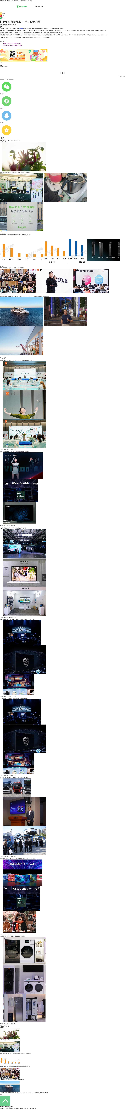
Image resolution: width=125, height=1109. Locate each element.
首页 (1, 0)
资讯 (3, 0)
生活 (15, 0)
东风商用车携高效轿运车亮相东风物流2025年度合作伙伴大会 (14, 777)
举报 (1, 65)
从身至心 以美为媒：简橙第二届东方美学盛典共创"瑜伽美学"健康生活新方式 (17, 360)
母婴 (17, 0)
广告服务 (7, 1106)
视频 (20, 0)
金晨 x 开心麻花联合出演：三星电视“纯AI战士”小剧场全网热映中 (14, 451)
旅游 (13, 0)
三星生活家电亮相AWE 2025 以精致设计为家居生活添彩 (12, 936)
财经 (22, 0)
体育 (8, 0)
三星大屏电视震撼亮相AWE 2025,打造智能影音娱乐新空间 (13, 528)
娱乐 (6, 0)
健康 (24, 0)
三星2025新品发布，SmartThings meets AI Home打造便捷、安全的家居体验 (17, 619)
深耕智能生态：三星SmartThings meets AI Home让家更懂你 (13, 698)
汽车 (29, 0)
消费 (26, 0)
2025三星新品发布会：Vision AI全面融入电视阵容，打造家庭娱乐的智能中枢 (17, 858)
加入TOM (11, 1106)
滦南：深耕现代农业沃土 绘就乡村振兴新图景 (10, 140)
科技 (31, 0)
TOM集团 (2, 1106)
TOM (1, 142)
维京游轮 (21, 28)
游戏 (10, 0)
